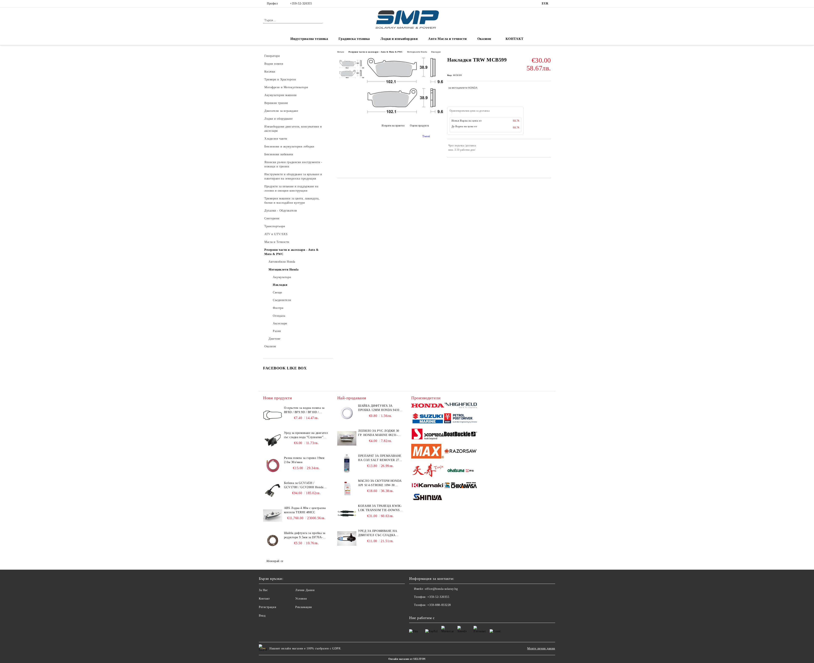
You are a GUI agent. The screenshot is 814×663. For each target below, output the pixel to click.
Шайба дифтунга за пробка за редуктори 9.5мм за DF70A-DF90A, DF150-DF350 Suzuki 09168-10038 (304, 535)
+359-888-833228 (439, 605)
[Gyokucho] (460, 452)
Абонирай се (274, 561)
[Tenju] (427, 470)
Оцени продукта (419, 125)
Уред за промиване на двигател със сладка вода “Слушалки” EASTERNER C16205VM (377, 533)
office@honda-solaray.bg (441, 588)
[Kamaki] (427, 486)
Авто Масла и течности (447, 39)
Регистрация (267, 607)
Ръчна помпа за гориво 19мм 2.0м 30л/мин (304, 460)
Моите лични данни (541, 648)
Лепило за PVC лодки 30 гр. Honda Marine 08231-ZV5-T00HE (378, 433)
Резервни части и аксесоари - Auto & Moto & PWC (375, 52)
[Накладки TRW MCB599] (405, 114)
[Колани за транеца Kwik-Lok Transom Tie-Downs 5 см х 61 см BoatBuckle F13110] (346, 513)
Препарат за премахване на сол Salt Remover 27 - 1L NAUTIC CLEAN (379, 458)
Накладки (435, 52)
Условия (301, 598)
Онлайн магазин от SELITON (407, 658)
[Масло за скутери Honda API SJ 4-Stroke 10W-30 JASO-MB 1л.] (346, 488)
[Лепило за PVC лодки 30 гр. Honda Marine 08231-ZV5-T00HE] (346, 438)
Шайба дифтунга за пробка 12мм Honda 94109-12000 (380, 408)
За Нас (263, 590)
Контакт (264, 598)
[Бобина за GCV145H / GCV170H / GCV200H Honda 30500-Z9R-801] (272, 490)
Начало (340, 52)
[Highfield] (460, 406)
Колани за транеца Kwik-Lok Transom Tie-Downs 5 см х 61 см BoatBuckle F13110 (380, 508)
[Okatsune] (460, 471)
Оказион (484, 39)
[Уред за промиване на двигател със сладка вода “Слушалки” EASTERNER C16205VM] (346, 538)
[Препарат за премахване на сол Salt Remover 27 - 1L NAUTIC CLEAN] (346, 463)
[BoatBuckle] (460, 434)
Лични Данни (305, 590)
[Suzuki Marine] (427, 419)
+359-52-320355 (301, 3)
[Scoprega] (427, 434)
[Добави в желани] (548, 147)
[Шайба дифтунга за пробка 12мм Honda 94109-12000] (346, 413)
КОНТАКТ (515, 39)
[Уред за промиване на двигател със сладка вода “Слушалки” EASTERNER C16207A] (272, 440)
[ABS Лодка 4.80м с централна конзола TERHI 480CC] (272, 515)
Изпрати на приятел (393, 125)
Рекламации (303, 607)
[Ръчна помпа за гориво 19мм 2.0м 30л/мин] (272, 465)
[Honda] (427, 405)
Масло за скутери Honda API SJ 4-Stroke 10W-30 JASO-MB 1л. (379, 483)
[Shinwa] (427, 497)
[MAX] (427, 452)
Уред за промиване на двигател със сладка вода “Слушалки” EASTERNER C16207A (306, 435)
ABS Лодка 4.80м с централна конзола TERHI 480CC (305, 510)
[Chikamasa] (460, 486)
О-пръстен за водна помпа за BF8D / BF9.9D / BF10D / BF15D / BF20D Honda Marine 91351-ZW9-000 (304, 410)
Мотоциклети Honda (417, 52)
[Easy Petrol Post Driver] (460, 418)
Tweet (426, 136)
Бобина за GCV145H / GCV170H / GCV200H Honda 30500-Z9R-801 (303, 485)
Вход (262, 615)
